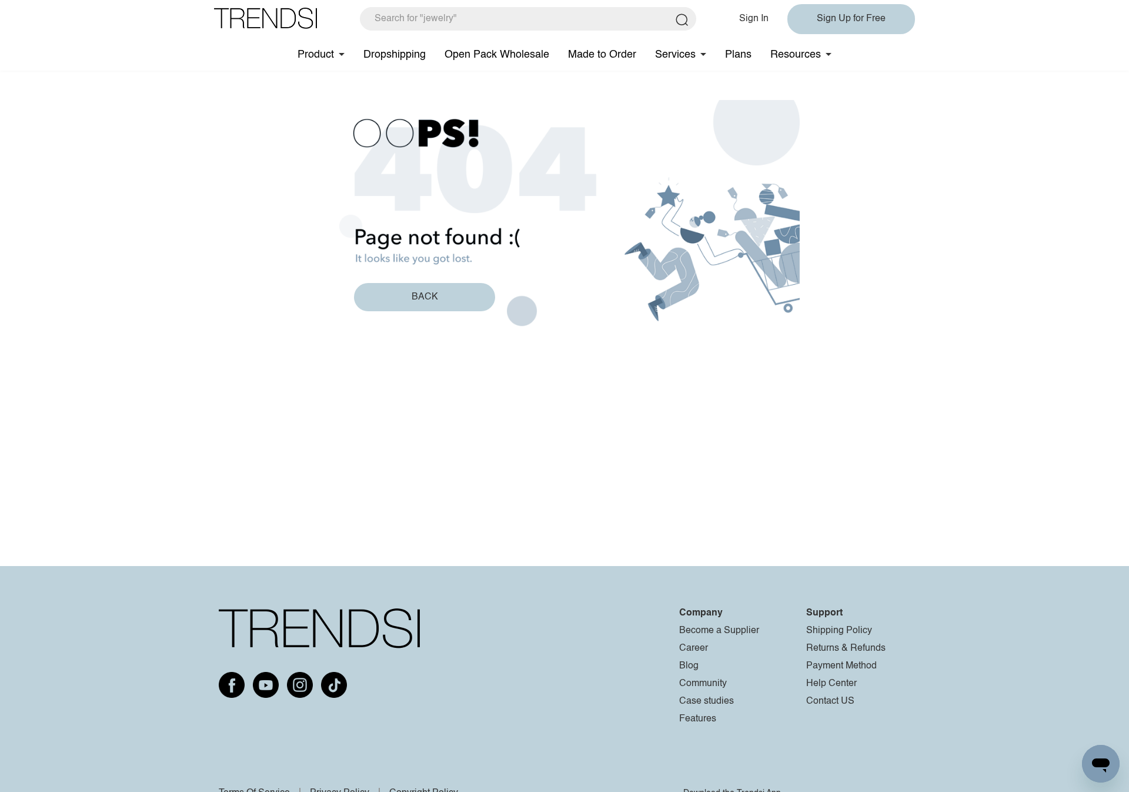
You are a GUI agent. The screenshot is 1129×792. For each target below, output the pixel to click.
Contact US (830, 701)
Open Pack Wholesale (497, 54)
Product (316, 54)
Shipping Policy (839, 630)
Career (693, 648)
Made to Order (602, 54)
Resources (795, 54)
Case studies (706, 701)
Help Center (831, 683)
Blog (689, 666)
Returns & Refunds (846, 648)
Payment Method (841, 666)
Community (703, 683)
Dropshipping (394, 54)
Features (697, 719)
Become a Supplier (719, 630)
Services (675, 54)
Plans (738, 54)
